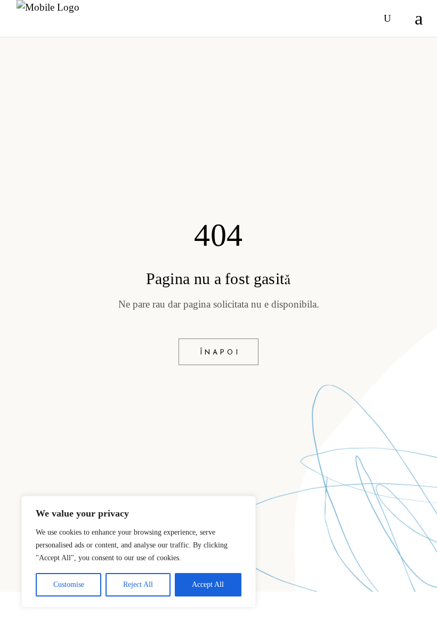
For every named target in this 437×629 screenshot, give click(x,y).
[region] (138, 552)
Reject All (138, 584)
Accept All (208, 584)
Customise (68, 584)
